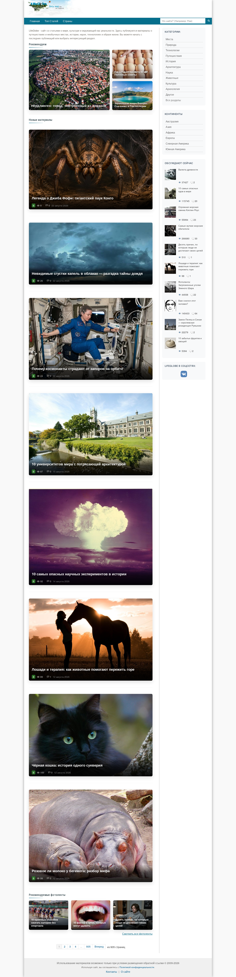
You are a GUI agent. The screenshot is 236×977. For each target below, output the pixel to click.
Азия (168, 127)
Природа (171, 45)
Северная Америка (177, 143)
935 (88, 946)
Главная (35, 21)
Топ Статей (51, 21)
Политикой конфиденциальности (136, 967)
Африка (170, 132)
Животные (172, 78)
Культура (171, 83)
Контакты (111, 971)
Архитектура (173, 67)
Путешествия (174, 56)
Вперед (99, 946)
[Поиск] (208, 21)
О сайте (125, 971)
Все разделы (173, 100)
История (171, 61)
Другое (170, 94)
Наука (169, 72)
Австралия (172, 121)
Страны (67, 21)
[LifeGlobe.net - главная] (69, 9)
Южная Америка (175, 149)
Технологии (172, 50)
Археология (173, 89)
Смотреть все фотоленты (137, 934)
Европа (170, 138)
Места (169, 39)
